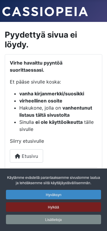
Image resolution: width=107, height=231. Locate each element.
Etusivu (29, 156)
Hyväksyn (54, 194)
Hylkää (53, 206)
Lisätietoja (53, 219)
